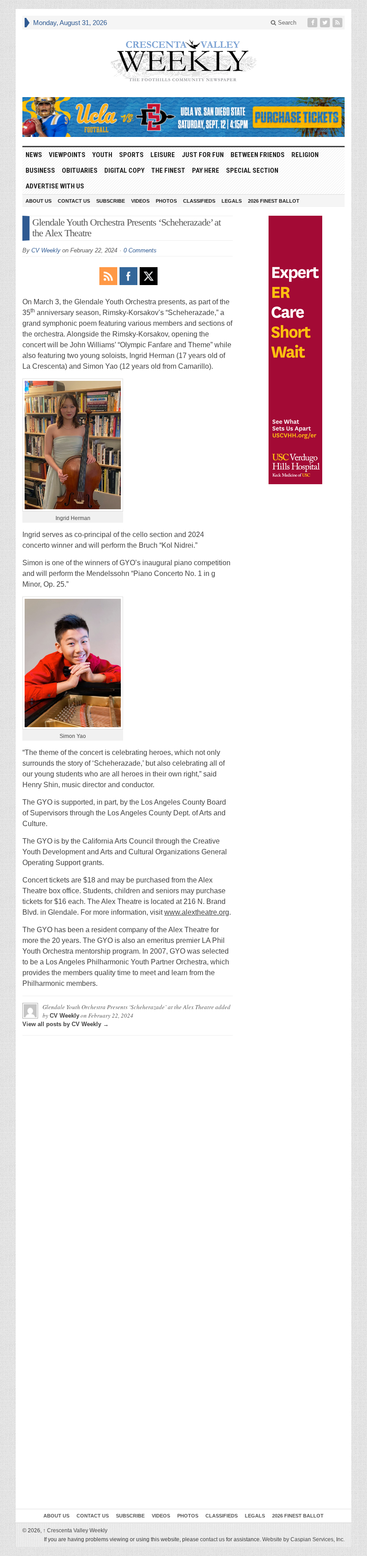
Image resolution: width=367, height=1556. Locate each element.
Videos (140, 201)
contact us (212, 1539)
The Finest (168, 170)
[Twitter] (326, 22)
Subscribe (110, 201)
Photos (166, 201)
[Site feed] (338, 22)
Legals (232, 201)
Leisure (162, 155)
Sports (131, 155)
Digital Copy (124, 170)
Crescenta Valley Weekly (75, 1530)
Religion (305, 155)
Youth (102, 155)
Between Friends (257, 155)
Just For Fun (203, 155)
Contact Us (74, 201)
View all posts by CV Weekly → (65, 1024)
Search (286, 22)
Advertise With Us (55, 186)
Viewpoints (67, 155)
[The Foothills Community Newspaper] (183, 61)
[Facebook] (313, 22)
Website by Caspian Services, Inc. (303, 1539)
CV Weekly (45, 250)
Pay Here (205, 170)
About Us (38, 201)
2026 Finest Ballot (273, 201)
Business (40, 170)
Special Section (252, 170)
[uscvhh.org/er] (295, 350)
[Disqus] (127, 1154)
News (34, 155)
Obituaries (80, 170)
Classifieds (199, 201)
